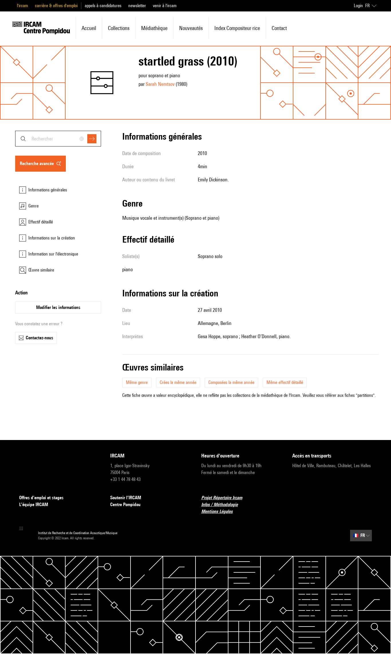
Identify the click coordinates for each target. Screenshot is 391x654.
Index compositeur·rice (237, 28)
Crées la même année (178, 382)
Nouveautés (191, 28)
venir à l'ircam (165, 5)
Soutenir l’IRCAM (125, 497)
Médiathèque (154, 28)
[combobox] (58, 138)
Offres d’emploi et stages (41, 497)
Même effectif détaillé (284, 382)
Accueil (89, 28)
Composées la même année (231, 382)
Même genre (137, 382)
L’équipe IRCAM (33, 504)
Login (358, 5)
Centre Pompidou (125, 504)
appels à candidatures (103, 5)
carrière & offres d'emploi (56, 5)
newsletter (137, 5)
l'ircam (22, 5)
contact (279, 28)
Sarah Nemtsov (160, 84)
